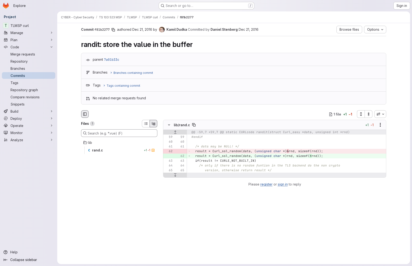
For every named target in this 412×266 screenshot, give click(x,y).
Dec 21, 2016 (142, 29)
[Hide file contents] (169, 125)
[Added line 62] (180, 156)
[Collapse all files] (368, 114)
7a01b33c (111, 59)
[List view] (145, 123)
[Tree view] (153, 123)
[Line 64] (169, 165)
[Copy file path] (194, 125)
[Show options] (380, 125)
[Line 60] (169, 142)
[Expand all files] (361, 114)
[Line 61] (169, 146)
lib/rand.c (182, 125)
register (266, 184)
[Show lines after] (175, 175)
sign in (283, 184)
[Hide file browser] (85, 114)
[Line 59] (169, 137)
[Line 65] (169, 170)
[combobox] (380, 114)
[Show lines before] (175, 132)
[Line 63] (169, 161)
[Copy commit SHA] (113, 30)
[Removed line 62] (169, 151)
